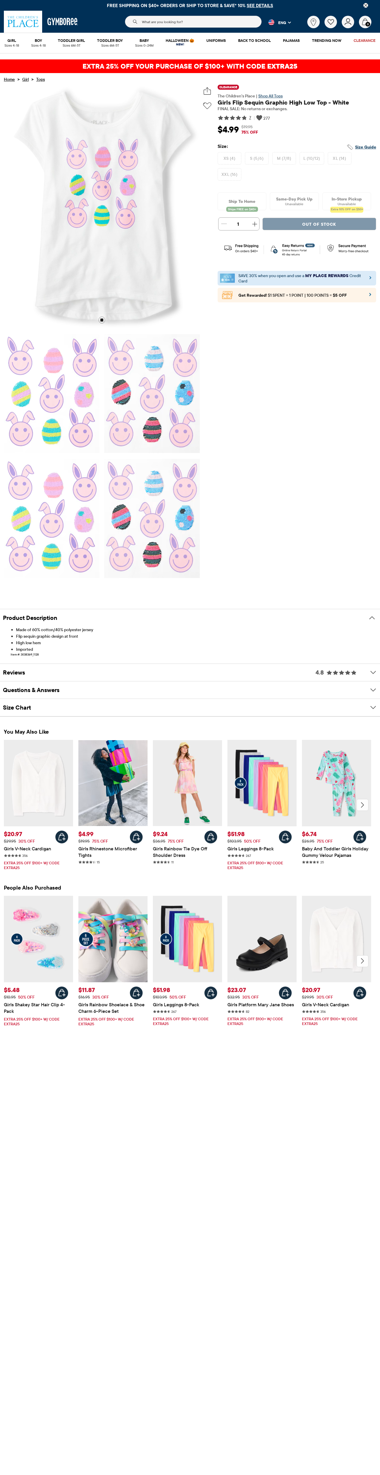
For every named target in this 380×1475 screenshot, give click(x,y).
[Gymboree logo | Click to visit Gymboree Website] (63, 22)
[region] (190, 5)
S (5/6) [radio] (257, 158)
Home (9, 79)
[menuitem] (11, 41)
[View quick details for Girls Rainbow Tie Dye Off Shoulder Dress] (210, 837)
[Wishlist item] (333, 26)
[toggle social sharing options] (207, 91)
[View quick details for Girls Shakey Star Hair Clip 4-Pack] (61, 992)
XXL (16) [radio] (229, 174)
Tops (40, 79)
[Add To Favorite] (207, 106)
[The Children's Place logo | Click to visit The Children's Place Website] (23, 22)
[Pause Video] (102, 320)
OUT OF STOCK (319, 224)
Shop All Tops (270, 96)
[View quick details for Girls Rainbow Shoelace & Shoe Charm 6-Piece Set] (136, 992)
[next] (362, 805)
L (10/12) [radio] (311, 158)
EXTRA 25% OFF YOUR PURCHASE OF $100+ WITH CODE (190, 66)
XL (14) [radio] (339, 158)
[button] (276, 22)
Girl (25, 79)
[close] (365, 5)
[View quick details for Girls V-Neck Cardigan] (61, 837)
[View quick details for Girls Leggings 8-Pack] (285, 837)
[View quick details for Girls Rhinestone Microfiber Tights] (136, 837)
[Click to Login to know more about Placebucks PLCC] (370, 296)
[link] (313, 22)
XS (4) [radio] (230, 158)
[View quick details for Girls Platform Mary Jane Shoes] (285, 992)
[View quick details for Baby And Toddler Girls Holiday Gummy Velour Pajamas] (359, 837)
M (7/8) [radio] (284, 158)
